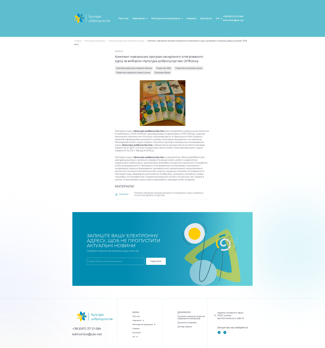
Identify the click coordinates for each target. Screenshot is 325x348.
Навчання (138, 18)
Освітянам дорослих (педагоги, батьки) (134, 68)
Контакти (206, 18)
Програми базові (162, 72)
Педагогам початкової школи (188, 68)
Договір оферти (184, 327)
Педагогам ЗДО (163, 68)
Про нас (123, 18)
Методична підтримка (165, 18)
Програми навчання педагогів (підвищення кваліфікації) (191, 317)
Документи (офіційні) (187, 323)
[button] (147, 320)
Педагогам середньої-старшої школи (133, 72)
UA (217, 18)
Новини (191, 18)
